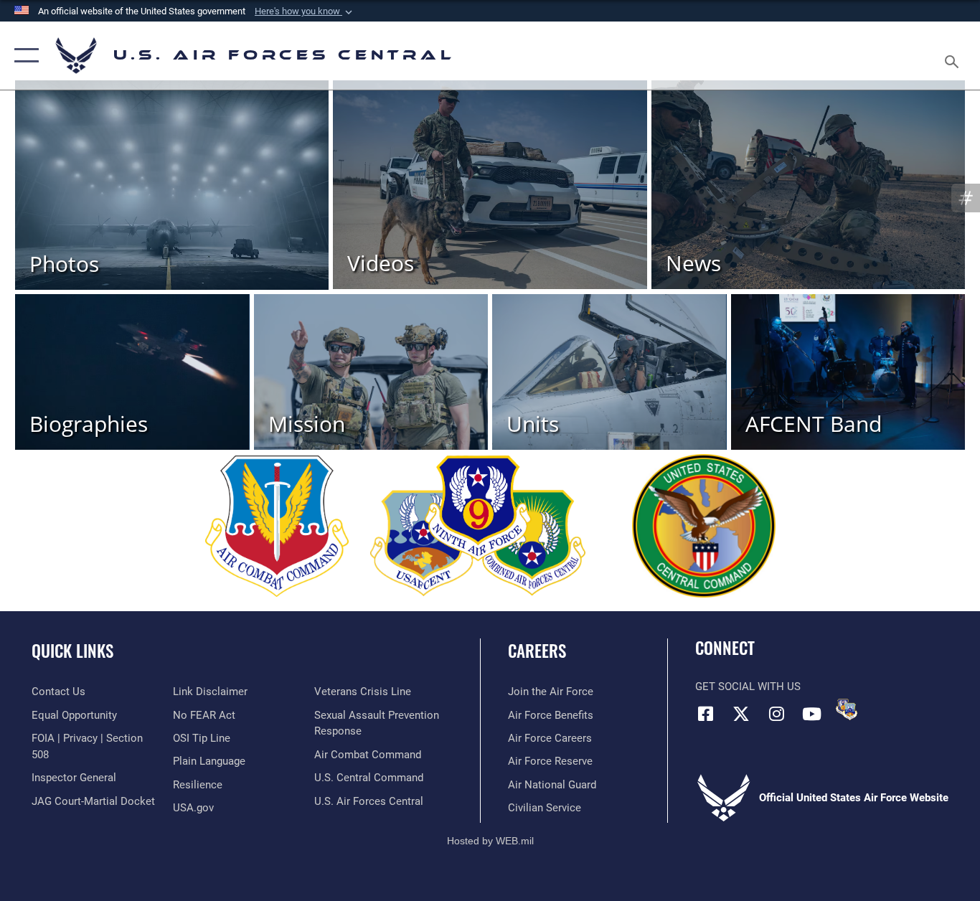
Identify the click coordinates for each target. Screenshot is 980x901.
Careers (537, 650)
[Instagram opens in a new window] (776, 714)
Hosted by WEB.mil (490, 840)
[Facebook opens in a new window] (706, 714)
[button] (305, 11)
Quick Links (72, 650)
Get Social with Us (748, 686)
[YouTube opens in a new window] (811, 714)
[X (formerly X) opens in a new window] (741, 714)
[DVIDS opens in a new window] (846, 709)
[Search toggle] (954, 55)
